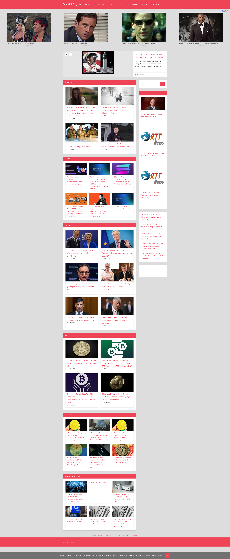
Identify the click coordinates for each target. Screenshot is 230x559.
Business (111, 4)
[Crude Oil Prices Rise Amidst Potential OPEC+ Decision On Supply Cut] (153, 179)
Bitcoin (68, 348)
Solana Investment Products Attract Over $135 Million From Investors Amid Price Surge (97, 474)
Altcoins (68, 427)
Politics (145, 4)
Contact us (107, 548)
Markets (135, 4)
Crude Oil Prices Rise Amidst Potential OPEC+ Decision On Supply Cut (150, 207)
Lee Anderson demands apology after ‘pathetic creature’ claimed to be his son (116, 333)
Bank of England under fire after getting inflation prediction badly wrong (80, 299)
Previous (66, 54)
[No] (228, 555)
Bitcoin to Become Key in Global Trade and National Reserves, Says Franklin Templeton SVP (116, 409)
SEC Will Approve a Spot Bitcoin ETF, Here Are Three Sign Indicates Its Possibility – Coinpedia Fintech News (75, 223)
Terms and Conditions (120, 548)
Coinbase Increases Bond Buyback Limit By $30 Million (75, 534)
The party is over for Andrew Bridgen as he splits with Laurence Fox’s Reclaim (117, 299)
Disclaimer (134, 548)
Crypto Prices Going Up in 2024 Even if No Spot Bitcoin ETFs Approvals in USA (82, 376)
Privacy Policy (97, 548)
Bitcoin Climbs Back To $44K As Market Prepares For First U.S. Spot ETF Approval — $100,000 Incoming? (117, 376)
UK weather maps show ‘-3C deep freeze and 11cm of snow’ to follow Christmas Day (116, 123)
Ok (167, 555)
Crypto (100, 4)
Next (70, 54)
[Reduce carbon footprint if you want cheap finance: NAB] (153, 111)
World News (157, 4)
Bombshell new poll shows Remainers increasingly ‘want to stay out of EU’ (117, 265)
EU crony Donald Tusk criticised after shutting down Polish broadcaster (149, 57)
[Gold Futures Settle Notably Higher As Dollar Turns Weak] (153, 140)
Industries (124, 4)
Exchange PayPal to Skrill (99, 495)
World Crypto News (77, 4)
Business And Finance (73, 489)
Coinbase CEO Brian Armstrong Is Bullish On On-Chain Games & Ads (98, 534)
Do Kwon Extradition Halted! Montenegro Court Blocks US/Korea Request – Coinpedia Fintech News (98, 223)
